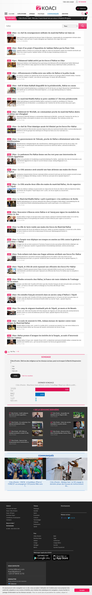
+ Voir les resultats (27, 376)
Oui (13, 366)
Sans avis (14, 371)
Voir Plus (13, 351)
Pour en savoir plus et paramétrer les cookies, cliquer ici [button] (49, 592)
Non (13, 368)
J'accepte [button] (81, 590)
